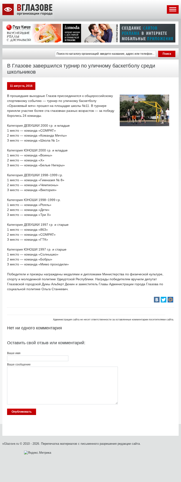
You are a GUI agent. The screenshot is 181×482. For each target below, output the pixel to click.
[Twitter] (163, 299)
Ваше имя (14, 353)
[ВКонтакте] (157, 299)
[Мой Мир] (170, 299)
